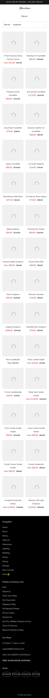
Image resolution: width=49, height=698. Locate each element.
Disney (5, 535)
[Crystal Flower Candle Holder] (13, 450)
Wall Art (6, 540)
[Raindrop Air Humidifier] (36, 42)
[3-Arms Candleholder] (13, 378)
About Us (6, 591)
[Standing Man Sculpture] (36, 313)
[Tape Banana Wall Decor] (13, 182)
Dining (5, 561)
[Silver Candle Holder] (36, 345)
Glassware (7, 544)
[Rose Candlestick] (13, 345)
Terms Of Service (9, 625)
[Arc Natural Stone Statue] (36, 182)
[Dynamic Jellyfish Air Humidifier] (36, 114)
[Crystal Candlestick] (36, 450)
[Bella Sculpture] (13, 215)
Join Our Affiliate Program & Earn (16, 621)
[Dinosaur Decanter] (36, 280)
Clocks (5, 557)
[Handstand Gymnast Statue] (13, 486)
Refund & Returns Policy (13, 630)
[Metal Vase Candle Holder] (36, 378)
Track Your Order (9, 595)
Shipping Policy (9, 604)
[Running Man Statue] (36, 215)
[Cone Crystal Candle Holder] (13, 414)
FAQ (4, 587)
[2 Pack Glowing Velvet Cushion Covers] (13, 42)
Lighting (6, 548)
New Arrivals (8, 570)
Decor (4, 531)
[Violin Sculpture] (13, 280)
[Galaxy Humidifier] (13, 150)
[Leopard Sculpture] (13, 313)
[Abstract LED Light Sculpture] (36, 486)
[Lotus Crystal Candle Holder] (36, 414)
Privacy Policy (8, 613)
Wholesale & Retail (10, 608)
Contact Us (7, 617)
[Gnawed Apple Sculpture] (13, 248)
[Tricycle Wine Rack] (36, 248)
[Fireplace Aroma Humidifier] (13, 78)
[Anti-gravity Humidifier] (36, 78)
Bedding (6, 553)
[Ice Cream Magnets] (36, 150)
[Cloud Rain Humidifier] (13, 114)
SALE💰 (6, 574)
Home (5, 527)
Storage (5, 565)
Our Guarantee (8, 600)
